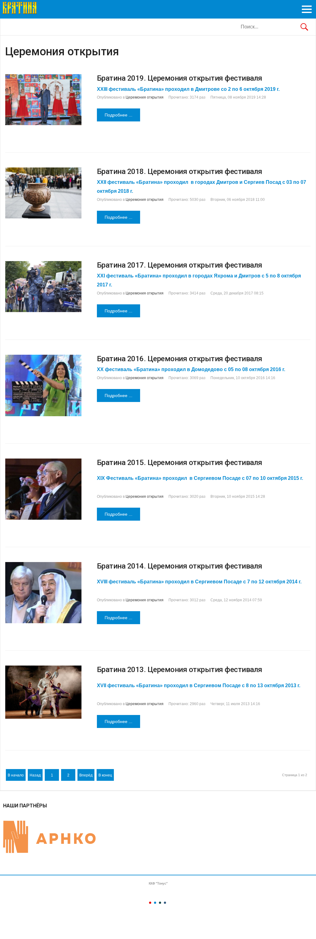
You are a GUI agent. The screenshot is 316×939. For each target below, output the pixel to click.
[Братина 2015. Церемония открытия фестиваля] (43, 489)
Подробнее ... (118, 114)
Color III (160, 903)
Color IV (165, 903)
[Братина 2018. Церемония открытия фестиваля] (43, 192)
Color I (150, 903)
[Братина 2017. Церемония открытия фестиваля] (43, 286)
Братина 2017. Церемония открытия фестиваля (179, 265)
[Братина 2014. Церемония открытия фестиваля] (43, 592)
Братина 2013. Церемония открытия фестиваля (179, 669)
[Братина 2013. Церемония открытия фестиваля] (43, 692)
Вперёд (86, 775)
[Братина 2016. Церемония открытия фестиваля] (43, 385)
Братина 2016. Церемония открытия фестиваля (179, 358)
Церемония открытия (145, 97)
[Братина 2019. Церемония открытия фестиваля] (43, 99)
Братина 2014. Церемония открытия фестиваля (179, 566)
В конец (105, 775)
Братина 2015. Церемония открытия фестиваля (179, 462)
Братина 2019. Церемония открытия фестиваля (179, 78)
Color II (155, 903)
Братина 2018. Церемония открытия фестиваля (179, 171)
